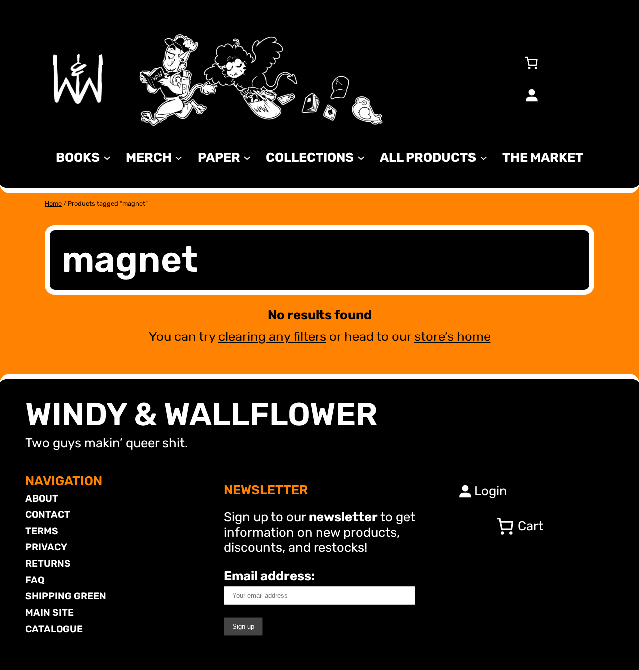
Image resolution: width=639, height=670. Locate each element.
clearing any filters (272, 336)
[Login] (531, 95)
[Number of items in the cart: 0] (531, 63)
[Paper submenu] (247, 157)
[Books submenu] (107, 157)
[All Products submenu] (483, 157)
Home (53, 203)
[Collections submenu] (361, 157)
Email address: (269, 575)
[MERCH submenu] (178, 157)
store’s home (452, 336)
